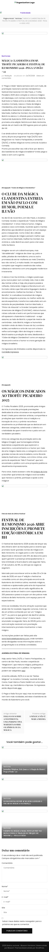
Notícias (6, 56)
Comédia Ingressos (10, 352)
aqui (23, 670)
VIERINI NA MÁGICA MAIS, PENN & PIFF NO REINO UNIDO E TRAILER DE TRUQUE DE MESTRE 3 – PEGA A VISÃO (22, 833)
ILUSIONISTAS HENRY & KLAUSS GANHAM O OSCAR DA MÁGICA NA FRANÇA (22, 802)
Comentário (7, 863)
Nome (5, 886)
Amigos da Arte (40, 471)
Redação (8, 76)
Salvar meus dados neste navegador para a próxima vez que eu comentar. (21, 923)
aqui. (20, 688)
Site (3, 907)
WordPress (40, 948)
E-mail (5, 897)
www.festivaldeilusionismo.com (15, 638)
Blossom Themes (14, 948)
